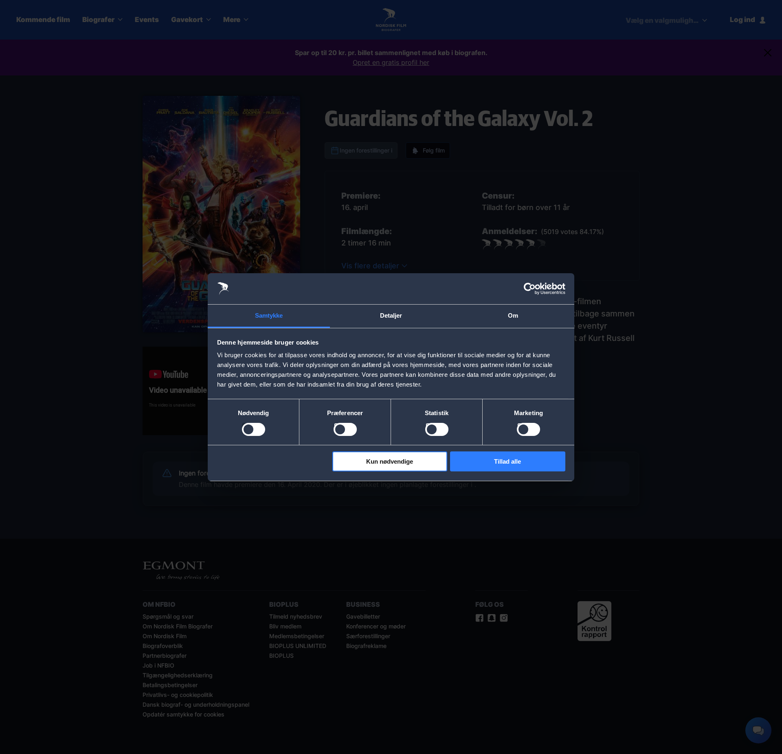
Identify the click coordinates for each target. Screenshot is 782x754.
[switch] (345, 429)
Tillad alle (507, 461)
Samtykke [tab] (269, 315)
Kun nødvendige (389, 461)
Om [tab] (513, 315)
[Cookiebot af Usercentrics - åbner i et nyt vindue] (529, 289)
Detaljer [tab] (391, 315)
